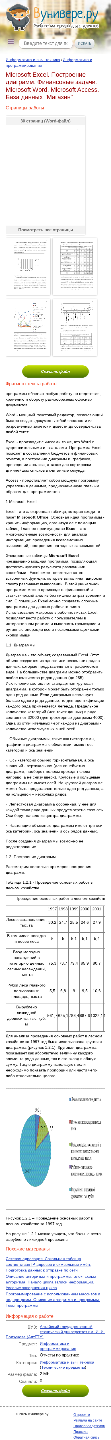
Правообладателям (89, 1426)
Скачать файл (55, 371)
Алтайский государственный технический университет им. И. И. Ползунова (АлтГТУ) (55, 1331)
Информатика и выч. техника (33, 59)
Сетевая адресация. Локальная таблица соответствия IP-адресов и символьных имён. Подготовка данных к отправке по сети (48, 1264)
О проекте (81, 1415)
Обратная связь (86, 1437)
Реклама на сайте (87, 1420)
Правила (80, 1432)
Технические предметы (63, 1367)
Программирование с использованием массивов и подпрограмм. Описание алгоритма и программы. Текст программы (53, 1300)
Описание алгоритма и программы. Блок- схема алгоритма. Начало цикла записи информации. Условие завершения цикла (51, 1282)
